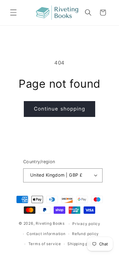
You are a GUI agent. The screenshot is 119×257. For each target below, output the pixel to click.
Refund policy (85, 233)
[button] (13, 12)
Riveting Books (50, 223)
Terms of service (44, 243)
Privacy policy (86, 223)
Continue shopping (59, 109)
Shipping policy (82, 243)
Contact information (46, 233)
